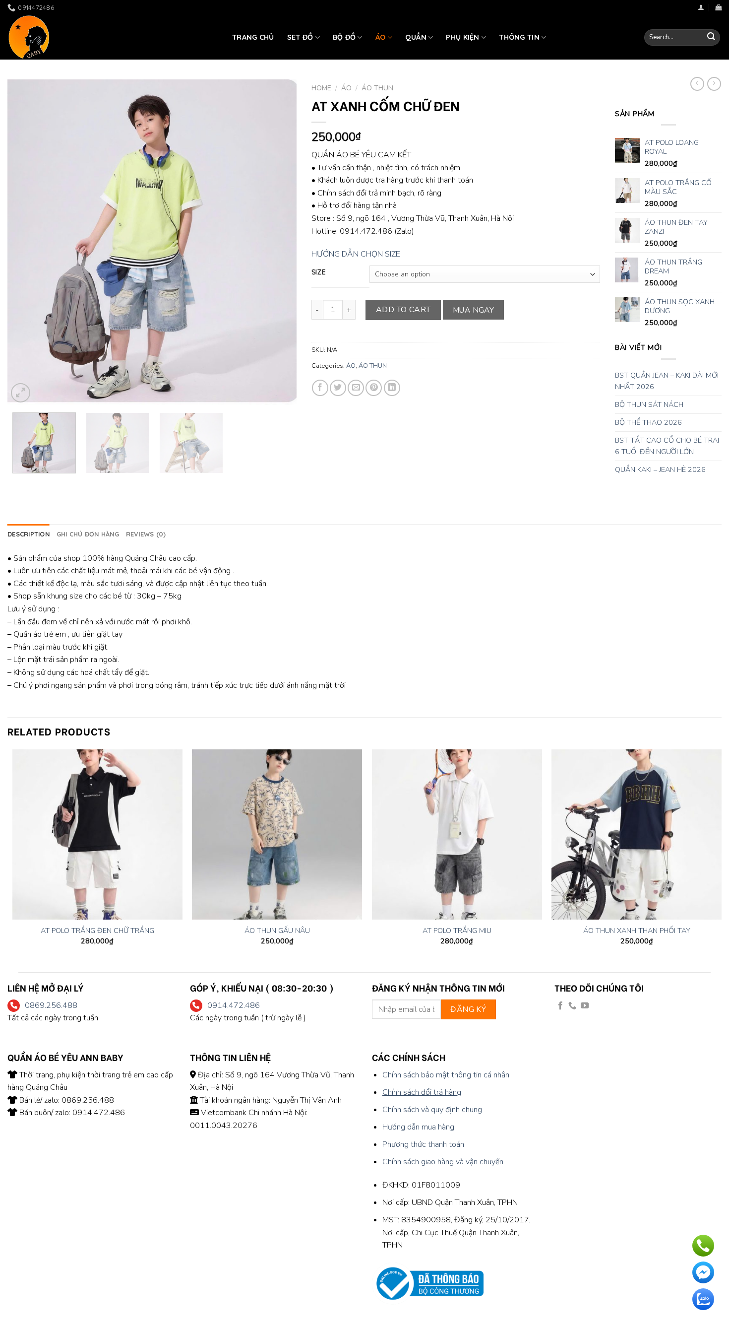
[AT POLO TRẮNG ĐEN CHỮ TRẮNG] (97, 834)
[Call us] (572, 1005)
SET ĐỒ (300, 37)
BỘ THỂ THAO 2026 (648, 422)
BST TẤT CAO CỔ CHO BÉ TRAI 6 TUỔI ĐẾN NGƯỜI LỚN (667, 446)
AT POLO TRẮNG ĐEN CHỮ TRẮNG (97, 930)
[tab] (28, 534)
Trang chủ (253, 37)
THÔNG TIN (519, 37)
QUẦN (415, 37)
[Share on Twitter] (338, 388)
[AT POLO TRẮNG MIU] (457, 834)
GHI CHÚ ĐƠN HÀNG (88, 534)
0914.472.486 (233, 1005)
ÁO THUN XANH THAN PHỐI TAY (636, 930)
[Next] (278, 242)
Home (321, 88)
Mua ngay (473, 310)
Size (318, 272)
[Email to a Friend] (356, 388)
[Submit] (711, 37)
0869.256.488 (51, 1005)
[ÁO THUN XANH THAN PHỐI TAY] (636, 834)
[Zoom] (20, 392)
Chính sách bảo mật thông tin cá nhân (445, 1074)
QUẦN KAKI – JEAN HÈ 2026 (660, 469)
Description (28, 534)
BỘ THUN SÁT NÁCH (649, 404)
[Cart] (718, 7)
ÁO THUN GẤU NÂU (277, 930)
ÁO (380, 37)
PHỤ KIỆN (462, 37)
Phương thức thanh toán (423, 1144)
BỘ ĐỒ (344, 37)
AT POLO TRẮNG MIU (457, 930)
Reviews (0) (146, 534)
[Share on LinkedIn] (392, 388)
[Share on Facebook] (320, 388)
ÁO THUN (377, 88)
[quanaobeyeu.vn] (112, 37)
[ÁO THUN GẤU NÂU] (277, 834)
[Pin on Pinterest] (373, 388)
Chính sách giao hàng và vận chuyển (442, 1161)
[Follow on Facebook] (560, 1005)
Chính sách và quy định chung (432, 1109)
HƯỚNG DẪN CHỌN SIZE (355, 254)
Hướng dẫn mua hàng (418, 1127)
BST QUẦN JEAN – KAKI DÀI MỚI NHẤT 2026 (667, 381)
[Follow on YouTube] (585, 1005)
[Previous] (26, 242)
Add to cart (403, 309)
